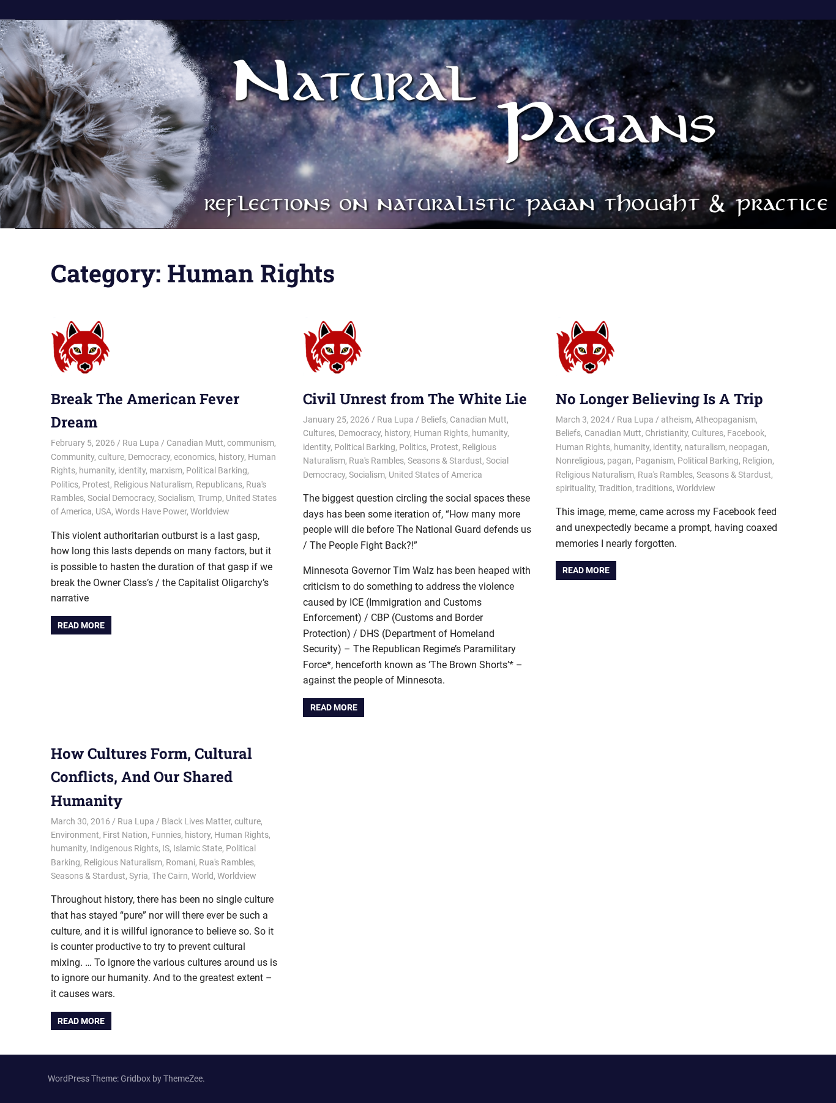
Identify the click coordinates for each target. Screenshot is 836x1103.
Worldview (210, 511)
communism (250, 443)
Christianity (666, 433)
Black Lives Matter (196, 821)
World (203, 876)
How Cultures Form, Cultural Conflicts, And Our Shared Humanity (151, 776)
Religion (757, 460)
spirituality (575, 488)
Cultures (319, 433)
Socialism (176, 498)
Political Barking (216, 470)
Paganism (654, 460)
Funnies (166, 835)
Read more (81, 625)
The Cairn (170, 876)
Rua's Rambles (376, 460)
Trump (210, 498)
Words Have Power (151, 511)
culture (111, 457)
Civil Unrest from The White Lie (415, 398)
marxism (165, 470)
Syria (138, 876)
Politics (64, 484)
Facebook (745, 433)
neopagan (748, 447)
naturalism (704, 447)
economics (194, 457)
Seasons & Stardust (445, 460)
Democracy (149, 457)
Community (72, 457)
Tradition (615, 488)
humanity (96, 470)
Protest (96, 484)
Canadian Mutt (194, 443)
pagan (619, 460)
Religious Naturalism (153, 484)
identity (132, 470)
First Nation (125, 835)
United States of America (435, 475)
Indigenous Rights (124, 848)
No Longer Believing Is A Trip (659, 398)
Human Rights (441, 433)
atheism (676, 419)
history (231, 457)
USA (103, 511)
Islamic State (197, 848)
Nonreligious (579, 460)
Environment (75, 835)
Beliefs (433, 419)
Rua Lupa (140, 443)
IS (166, 848)
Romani (180, 862)
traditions (654, 488)
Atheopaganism (725, 419)
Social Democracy (121, 498)
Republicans (219, 484)
